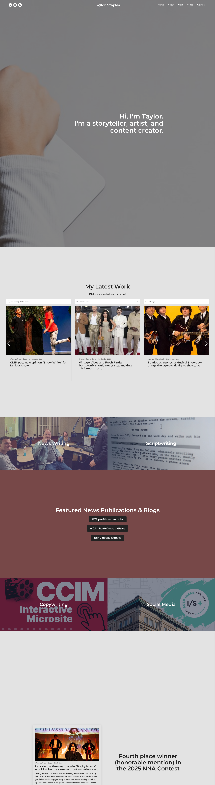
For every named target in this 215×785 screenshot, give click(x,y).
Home (161, 5)
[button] (206, 343)
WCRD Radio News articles (107, 528)
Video (190, 5)
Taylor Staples (107, 5)
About (171, 5)
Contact (201, 5)
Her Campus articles (107, 537)
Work (180, 5)
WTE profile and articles (107, 519)
